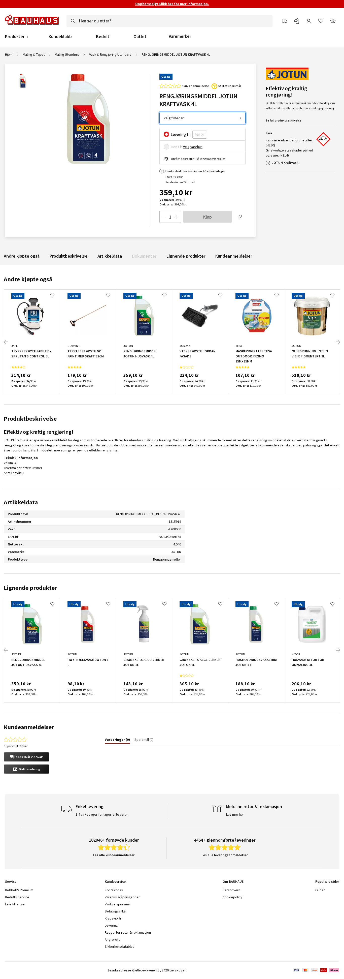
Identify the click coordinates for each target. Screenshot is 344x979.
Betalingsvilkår (116, 911)
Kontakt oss (114, 890)
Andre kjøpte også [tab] (28, 279)
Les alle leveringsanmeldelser (224, 855)
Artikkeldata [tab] (21, 502)
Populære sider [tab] (327, 881)
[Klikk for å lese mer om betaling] (315, 970)
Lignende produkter (185, 256)
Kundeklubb (60, 36)
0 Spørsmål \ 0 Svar (16, 746)
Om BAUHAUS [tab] (233, 881)
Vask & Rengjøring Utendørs (110, 54)
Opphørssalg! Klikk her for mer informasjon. (172, 4)
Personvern (231, 890)
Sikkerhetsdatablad (119, 946)
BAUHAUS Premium (19, 890)
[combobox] (169, 21)
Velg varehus (192, 146)
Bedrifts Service (17, 897)
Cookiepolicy (232, 897)
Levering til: (181, 134)
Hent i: (176, 146)
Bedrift (102, 36)
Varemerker (180, 36)
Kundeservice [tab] (115, 881)
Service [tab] (10, 881)
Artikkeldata (109, 256)
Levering (111, 925)
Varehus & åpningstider (122, 897)
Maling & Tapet (34, 54)
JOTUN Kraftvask (285, 162)
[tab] (117, 740)
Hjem (9, 54)
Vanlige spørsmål (117, 904)
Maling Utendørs (67, 54)
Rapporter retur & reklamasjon (128, 932)
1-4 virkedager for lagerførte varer (102, 814)
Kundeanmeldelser (233, 256)
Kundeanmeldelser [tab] (29, 727)
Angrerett (112, 939)
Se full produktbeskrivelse (283, 120)
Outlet (140, 36)
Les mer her (235, 814)
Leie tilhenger (15, 904)
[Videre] (338, 342)
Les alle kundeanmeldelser (113, 855)
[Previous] (6, 342)
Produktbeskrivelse (68, 256)
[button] (26, 756)
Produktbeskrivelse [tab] (30, 418)
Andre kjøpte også (22, 256)
